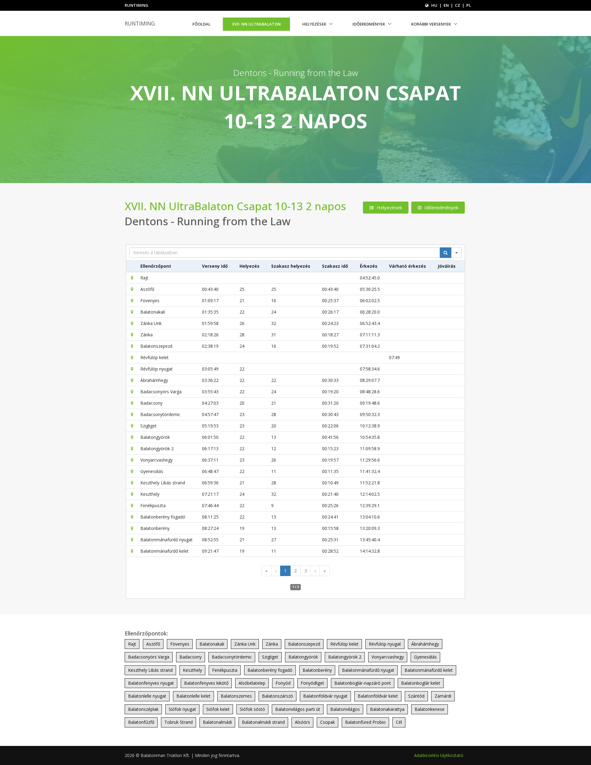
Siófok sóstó (252, 709)
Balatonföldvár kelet (378, 696)
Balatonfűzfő (141, 722)
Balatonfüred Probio (365, 722)
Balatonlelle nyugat (147, 696)
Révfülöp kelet (344, 644)
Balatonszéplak (143, 709)
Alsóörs (302, 722)
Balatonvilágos (345, 709)
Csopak (327, 722)
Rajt (132, 644)
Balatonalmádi (217, 722)
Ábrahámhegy (425, 644)
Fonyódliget (312, 683)
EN (446, 5)
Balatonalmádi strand (263, 722)
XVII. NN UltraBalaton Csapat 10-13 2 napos (235, 206)
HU (434, 5)
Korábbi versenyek (431, 24)
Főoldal (201, 24)
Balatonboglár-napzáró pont (362, 683)
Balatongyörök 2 (344, 657)
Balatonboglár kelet (420, 683)
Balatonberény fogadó (269, 670)
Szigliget (270, 657)
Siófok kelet (218, 709)
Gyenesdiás (425, 657)
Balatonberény (317, 670)
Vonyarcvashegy (388, 657)
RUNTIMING (140, 23)
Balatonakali (211, 644)
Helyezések (314, 24)
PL (468, 5)
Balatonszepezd (304, 644)
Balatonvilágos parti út (297, 709)
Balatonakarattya (387, 709)
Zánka (272, 644)
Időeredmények (368, 24)
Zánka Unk (244, 644)
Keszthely (192, 670)
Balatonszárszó (277, 696)
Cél (399, 722)
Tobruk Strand (178, 722)
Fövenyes (179, 644)
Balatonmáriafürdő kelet (428, 670)
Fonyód (283, 683)
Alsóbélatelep (252, 683)
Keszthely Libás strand (150, 670)
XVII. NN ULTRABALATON (256, 24)
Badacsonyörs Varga (148, 657)
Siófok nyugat (182, 709)
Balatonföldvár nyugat (325, 696)
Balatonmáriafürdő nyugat (368, 670)
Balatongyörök (303, 657)
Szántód (416, 696)
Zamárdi (443, 696)
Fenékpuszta (224, 670)
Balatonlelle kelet (193, 696)
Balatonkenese (429, 709)
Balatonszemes (236, 696)
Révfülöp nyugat (385, 644)
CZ (457, 5)
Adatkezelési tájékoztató (438, 755)
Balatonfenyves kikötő (206, 683)
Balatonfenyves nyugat (151, 683)
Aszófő (153, 644)
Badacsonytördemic (232, 657)
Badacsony (190, 657)
